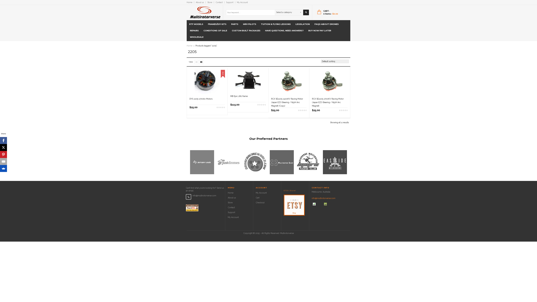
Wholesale (196, 37)
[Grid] (201, 62)
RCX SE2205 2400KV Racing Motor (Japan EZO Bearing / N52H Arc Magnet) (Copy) (287, 102)
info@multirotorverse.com (204, 195)
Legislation (302, 24)
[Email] (3, 161)
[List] (196, 62)
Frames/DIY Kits (217, 24)
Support (229, 2)
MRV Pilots (249, 24)
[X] (3, 147)
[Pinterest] (3, 154)
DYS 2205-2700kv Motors (201, 99)
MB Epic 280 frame (239, 96)
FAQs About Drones (327, 24)
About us (200, 2)
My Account (242, 2)
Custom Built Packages (246, 30)
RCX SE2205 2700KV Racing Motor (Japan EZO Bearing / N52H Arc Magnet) (328, 102)
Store (209, 2)
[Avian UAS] (202, 162)
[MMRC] (308, 162)
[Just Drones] (229, 162)
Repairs (194, 30)
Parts (234, 24)
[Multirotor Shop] (282, 162)
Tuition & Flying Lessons (276, 24)
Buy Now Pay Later (319, 30)
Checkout (260, 202)
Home (189, 2)
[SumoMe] (3, 168)
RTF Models (196, 24)
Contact (219, 2)
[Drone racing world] (255, 162)
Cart (257, 198)
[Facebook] (3, 140)
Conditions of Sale (215, 30)
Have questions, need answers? (284, 30)
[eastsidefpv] (335, 162)
